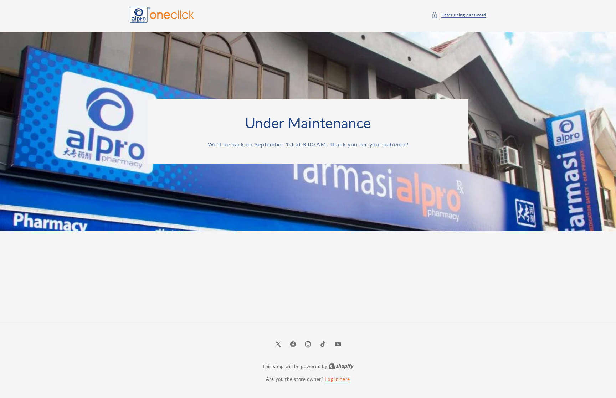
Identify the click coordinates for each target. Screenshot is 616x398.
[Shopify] (341, 366)
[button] (458, 15)
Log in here (337, 379)
